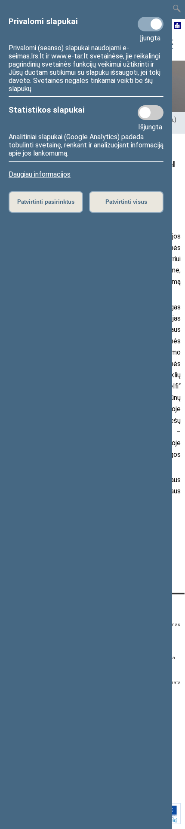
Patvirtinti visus (126, 202)
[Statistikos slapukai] (150, 112)
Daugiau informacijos (40, 174)
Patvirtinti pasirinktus (45, 202)
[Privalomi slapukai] (150, 24)
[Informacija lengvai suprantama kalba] (177, 26)
